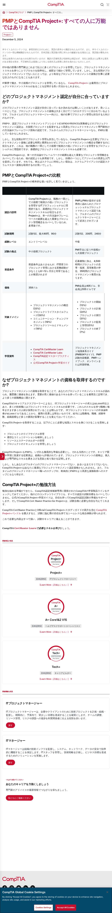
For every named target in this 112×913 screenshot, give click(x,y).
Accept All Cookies (66, 907)
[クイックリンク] (2, 456)
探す (10, 725)
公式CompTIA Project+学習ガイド (51, 362)
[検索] (102, 5)
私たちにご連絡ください (19, 798)
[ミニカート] (108, 5)
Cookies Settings (43, 907)
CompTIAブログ (16, 12)
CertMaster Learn (25, 528)
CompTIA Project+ (78, 83)
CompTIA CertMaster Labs (47, 352)
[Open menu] (4, 4)
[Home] (56, 5)
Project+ (8, 34)
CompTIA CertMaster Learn (48, 349)
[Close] (107, 892)
